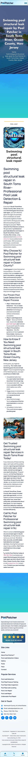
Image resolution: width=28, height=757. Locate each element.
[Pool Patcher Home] (7, 3)
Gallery (3, 661)
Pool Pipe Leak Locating (8, 688)
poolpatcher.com (13, 563)
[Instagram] (6, 717)
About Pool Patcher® (7, 655)
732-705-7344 (8, 555)
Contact (4, 669)
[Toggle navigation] (25, 3)
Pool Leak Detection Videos (10, 658)
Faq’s (2, 667)
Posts (3, 664)
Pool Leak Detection (7, 679)
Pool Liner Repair (6, 691)
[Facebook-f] (2, 717)
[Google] (10, 717)
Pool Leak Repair (6, 693)
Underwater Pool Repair (8, 696)
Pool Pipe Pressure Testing (9, 682)
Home (3, 652)
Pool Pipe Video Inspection (9, 685)
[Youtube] (14, 717)
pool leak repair (11, 324)
